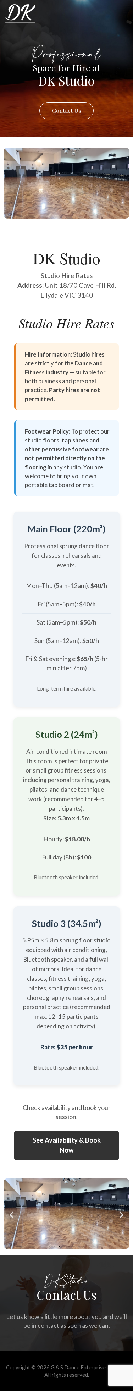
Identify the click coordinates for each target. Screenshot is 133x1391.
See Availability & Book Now (67, 1145)
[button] (11, 1214)
